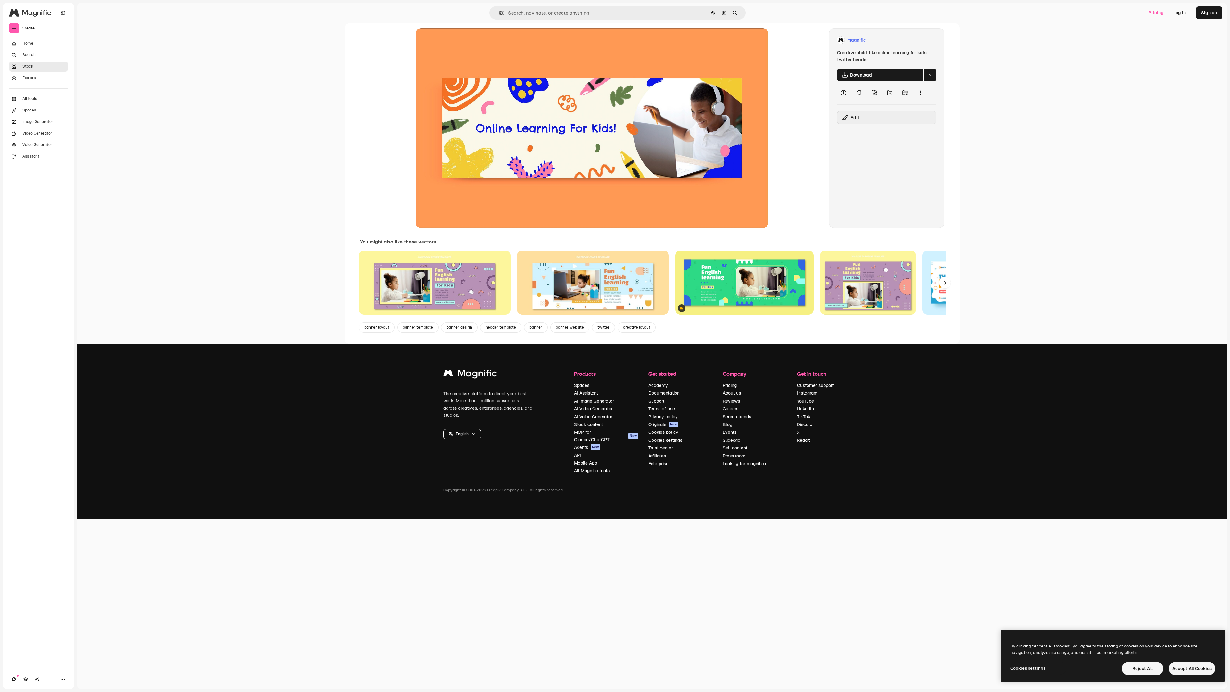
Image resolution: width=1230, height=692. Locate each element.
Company (734, 373)
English (462, 434)
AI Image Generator (594, 401)
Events (729, 432)
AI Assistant (586, 393)
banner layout (376, 327)
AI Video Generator (593, 409)
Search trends (737, 417)
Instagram (807, 393)
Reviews (731, 401)
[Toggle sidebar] (63, 13)
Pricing (1156, 13)
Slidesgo (731, 440)
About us (732, 393)
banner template (418, 327)
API (577, 455)
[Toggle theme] (37, 679)
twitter (603, 327)
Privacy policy (663, 417)
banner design (459, 327)
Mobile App (585, 463)
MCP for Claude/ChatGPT (605, 435)
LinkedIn (805, 409)
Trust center (660, 448)
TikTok (803, 417)
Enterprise (658, 463)
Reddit (803, 440)
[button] (462, 434)
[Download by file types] (929, 75)
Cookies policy (663, 432)
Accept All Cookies (1192, 668)
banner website (570, 327)
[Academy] (25, 679)
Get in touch (811, 373)
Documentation (664, 393)
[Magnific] (470, 375)
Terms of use (661, 409)
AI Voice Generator (593, 417)
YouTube (805, 401)
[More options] (920, 92)
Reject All (1142, 668)
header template (501, 327)
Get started (662, 373)
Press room (734, 456)
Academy (658, 385)
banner (535, 327)
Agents (586, 447)
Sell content (735, 448)
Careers (730, 409)
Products (585, 373)
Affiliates (657, 456)
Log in (1179, 13)
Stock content (588, 424)
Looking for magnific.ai (745, 463)
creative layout (636, 327)
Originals (662, 424)
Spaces (581, 385)
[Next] (945, 283)
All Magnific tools (592, 471)
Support (656, 401)
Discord (804, 424)
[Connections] (14, 679)
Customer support (815, 385)
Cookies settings (665, 440)
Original (457, 40)
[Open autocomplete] (498, 13)
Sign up (1209, 13)
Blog (727, 424)
